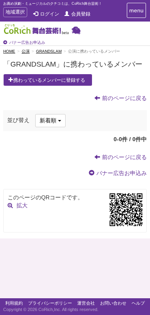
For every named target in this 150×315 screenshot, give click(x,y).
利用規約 (14, 303)
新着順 (49, 120)
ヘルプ (138, 303)
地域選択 (15, 13)
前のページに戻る (124, 98)
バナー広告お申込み (27, 42)
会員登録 (80, 14)
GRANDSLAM (49, 51)
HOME (9, 51)
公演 (26, 51)
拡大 (22, 205)
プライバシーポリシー (50, 303)
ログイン (49, 14)
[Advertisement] (75, 270)
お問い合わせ (113, 303)
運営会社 (86, 303)
